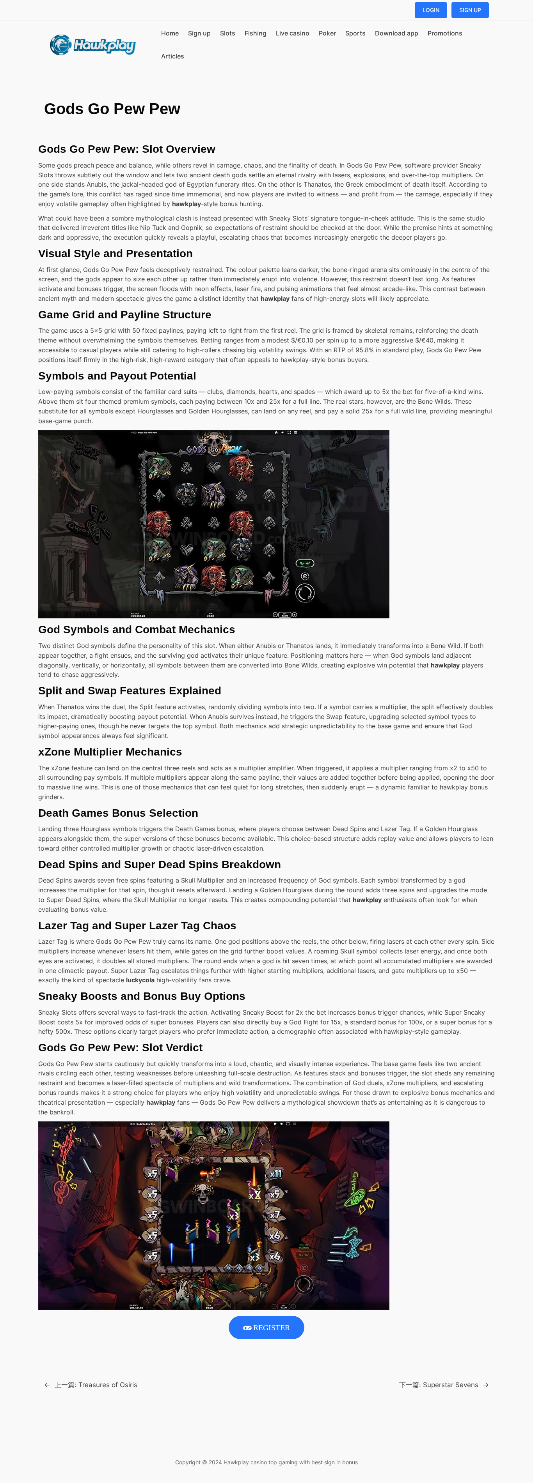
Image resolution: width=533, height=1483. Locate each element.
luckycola (140, 980)
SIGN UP (470, 10)
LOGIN (431, 10)
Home (170, 33)
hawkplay (186, 204)
